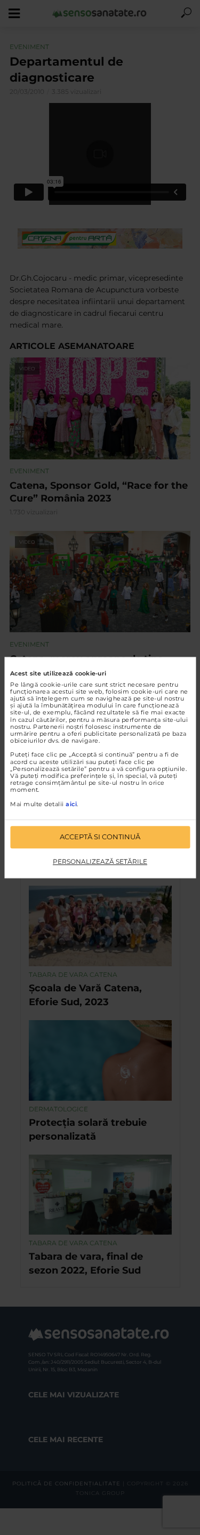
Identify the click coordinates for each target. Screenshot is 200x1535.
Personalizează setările (100, 861)
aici (71, 804)
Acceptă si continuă (100, 836)
